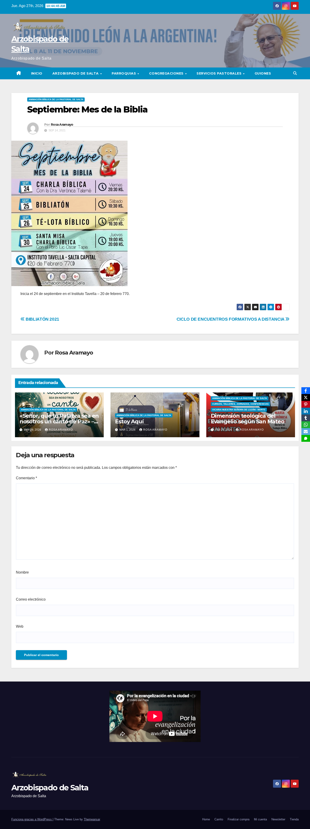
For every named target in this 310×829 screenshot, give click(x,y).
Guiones (263, 73)
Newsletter (278, 819)
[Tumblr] (305, 417)
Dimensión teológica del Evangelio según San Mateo (247, 418)
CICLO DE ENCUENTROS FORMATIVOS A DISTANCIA (231, 319)
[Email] (305, 431)
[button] (295, 73)
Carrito (218, 819)
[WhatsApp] (305, 424)
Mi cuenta (260, 819)
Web (19, 626)
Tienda (294, 819)
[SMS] (305, 438)
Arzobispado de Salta (76, 73)
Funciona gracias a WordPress (32, 819)
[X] (305, 397)
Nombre (22, 572)
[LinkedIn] (305, 411)
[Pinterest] (305, 404)
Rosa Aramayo (62, 124)
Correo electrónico (31, 599)
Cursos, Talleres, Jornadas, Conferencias (240, 404)
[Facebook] (305, 390)
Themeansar (92, 819)
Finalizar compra (238, 819)
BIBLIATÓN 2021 (42, 319)
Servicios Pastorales (220, 73)
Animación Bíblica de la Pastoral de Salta (56, 99)
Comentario (26, 478)
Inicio (36, 73)
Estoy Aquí (129, 421)
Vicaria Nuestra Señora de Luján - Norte (239, 409)
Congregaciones (167, 73)
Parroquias (124, 73)
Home (206, 819)
